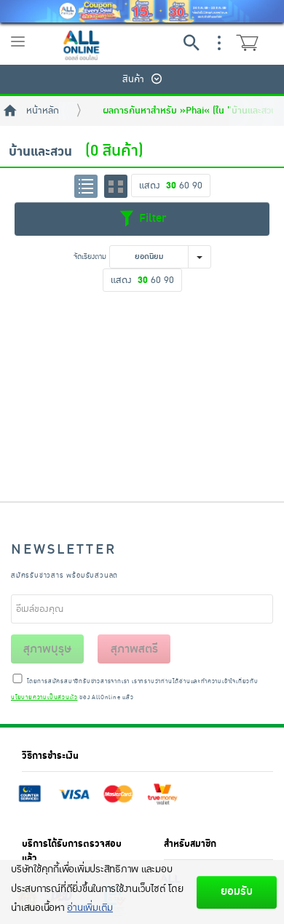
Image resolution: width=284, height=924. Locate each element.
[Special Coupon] (142, 11)
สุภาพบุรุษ (47, 649)
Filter (150, 218)
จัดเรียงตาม (90, 256)
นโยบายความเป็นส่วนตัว (44, 697)
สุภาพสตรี (134, 649)
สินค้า (133, 79)
